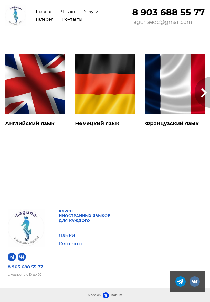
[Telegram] (12, 257)
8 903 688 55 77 (168, 12)
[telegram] (180, 281)
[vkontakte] (195, 281)
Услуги (91, 11)
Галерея (45, 19)
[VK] (22, 257)
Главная (44, 11)
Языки (68, 11)
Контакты (72, 19)
